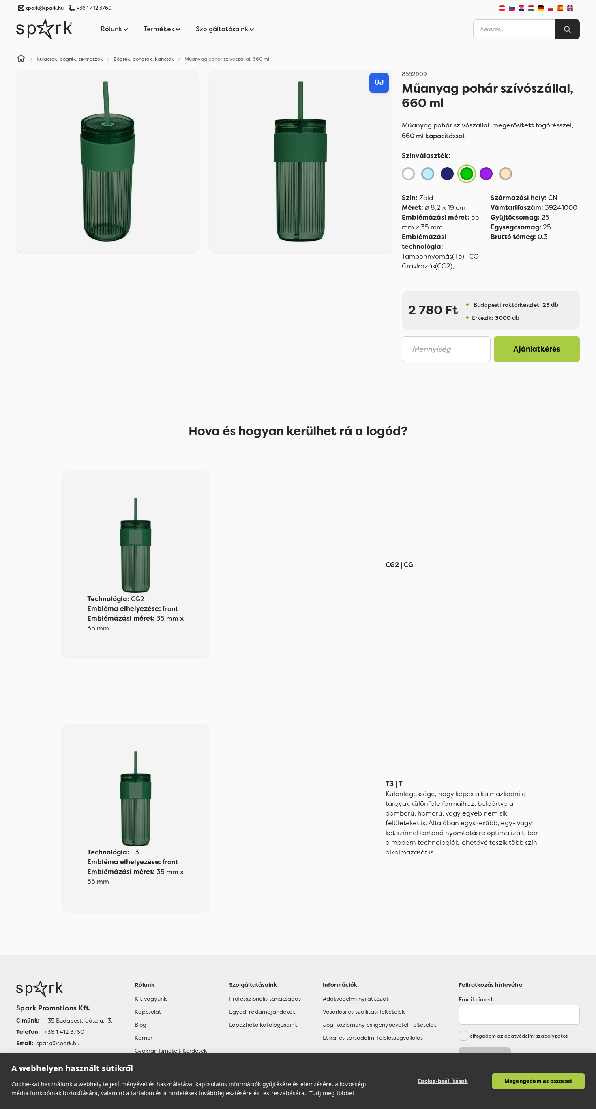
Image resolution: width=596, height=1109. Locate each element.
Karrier (143, 1037)
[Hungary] (531, 8)
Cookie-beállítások (443, 1081)
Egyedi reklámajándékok (262, 1011)
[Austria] (502, 8)
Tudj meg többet (331, 1093)
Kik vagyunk (151, 998)
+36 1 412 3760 (94, 8)
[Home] (21, 59)
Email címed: (476, 999)
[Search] (567, 29)
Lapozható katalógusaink (263, 1024)
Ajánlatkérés (536, 349)
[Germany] (541, 8)
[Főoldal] (64, 989)
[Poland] (550, 8)
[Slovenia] (511, 8)
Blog (140, 1024)
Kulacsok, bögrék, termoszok (69, 59)
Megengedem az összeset (538, 1081)
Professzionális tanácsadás (265, 998)
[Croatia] (521, 8)
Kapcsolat (148, 1011)
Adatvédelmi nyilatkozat (356, 998)
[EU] (573, 8)
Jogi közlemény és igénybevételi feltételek (379, 1024)
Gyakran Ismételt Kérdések (171, 1050)
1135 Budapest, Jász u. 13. (78, 1020)
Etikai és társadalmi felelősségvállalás (373, 1037)
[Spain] (560, 8)
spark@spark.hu (57, 1043)
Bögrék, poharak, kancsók (144, 59)
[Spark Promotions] (44, 29)
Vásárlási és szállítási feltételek (364, 1011)
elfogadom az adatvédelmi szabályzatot (519, 1036)
